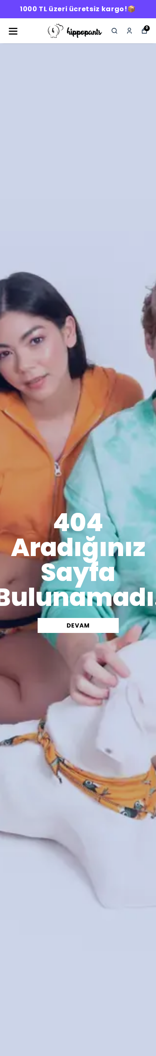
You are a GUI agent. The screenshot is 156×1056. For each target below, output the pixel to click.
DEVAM (78, 625)
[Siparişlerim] (129, 30)
